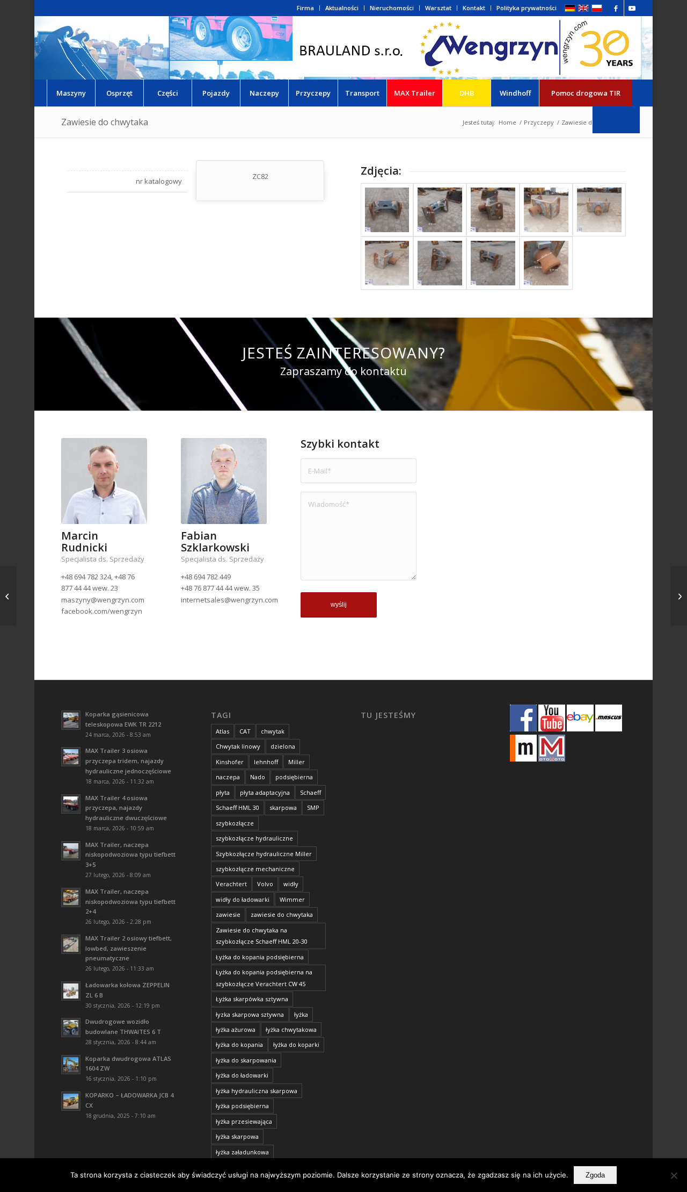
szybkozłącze (235, 823)
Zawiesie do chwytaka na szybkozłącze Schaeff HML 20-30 (262, 935)
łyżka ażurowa (235, 1029)
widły (290, 884)
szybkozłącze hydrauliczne (254, 838)
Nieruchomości (392, 8)
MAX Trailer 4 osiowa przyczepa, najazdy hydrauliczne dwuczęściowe (126, 808)
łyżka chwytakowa (291, 1029)
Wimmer (292, 899)
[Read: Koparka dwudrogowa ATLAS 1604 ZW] (71, 1064)
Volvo (265, 884)
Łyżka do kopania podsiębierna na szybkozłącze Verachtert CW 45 (264, 977)
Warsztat (438, 8)
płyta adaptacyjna (265, 792)
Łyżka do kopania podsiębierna (260, 957)
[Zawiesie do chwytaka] (387, 209)
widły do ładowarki (242, 899)
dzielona (283, 746)
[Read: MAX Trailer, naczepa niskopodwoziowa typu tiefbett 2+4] (71, 897)
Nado (257, 777)
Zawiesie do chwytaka (104, 122)
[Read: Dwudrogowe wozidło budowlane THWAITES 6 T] (71, 1027)
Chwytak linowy (238, 746)
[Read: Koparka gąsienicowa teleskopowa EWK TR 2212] (71, 720)
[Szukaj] (616, 119)
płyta (223, 792)
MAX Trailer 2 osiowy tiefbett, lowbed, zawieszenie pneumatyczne (128, 948)
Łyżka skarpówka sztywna (252, 999)
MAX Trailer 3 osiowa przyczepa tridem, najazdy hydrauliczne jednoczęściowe (128, 760)
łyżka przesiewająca (244, 1121)
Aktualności (342, 8)
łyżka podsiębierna (242, 1106)
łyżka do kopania (239, 1044)
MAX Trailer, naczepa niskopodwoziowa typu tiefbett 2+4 (130, 901)
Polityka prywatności (526, 8)
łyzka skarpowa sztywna (250, 1014)
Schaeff (310, 792)
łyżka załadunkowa (242, 1152)
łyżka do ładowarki (242, 1075)
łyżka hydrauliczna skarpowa (256, 1091)
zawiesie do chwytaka (282, 914)
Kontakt (474, 8)
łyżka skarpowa (237, 1136)
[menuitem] (305, 8)
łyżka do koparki (296, 1044)
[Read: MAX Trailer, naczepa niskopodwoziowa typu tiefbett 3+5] (71, 850)
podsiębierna (294, 777)
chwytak (272, 731)
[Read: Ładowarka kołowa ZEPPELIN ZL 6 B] (71, 991)
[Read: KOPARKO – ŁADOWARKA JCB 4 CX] (71, 1101)
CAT (245, 731)
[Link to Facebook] (616, 8)
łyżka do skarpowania (246, 1060)
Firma (305, 8)
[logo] (466, 48)
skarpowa (283, 807)
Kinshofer (230, 762)
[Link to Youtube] (632, 8)
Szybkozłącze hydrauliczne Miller (264, 854)
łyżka (301, 1014)
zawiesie (228, 914)
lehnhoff (266, 762)
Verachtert (231, 884)
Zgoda (595, 1175)
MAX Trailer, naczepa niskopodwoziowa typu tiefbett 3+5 (130, 855)
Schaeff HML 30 (237, 807)
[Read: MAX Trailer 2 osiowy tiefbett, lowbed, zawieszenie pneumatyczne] (71, 944)
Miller (296, 762)
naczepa (228, 777)
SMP (313, 807)
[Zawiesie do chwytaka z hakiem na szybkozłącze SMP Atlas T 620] (678, 596)
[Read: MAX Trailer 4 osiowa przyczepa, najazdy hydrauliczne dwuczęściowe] (71, 804)
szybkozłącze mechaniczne (255, 869)
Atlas (222, 731)
